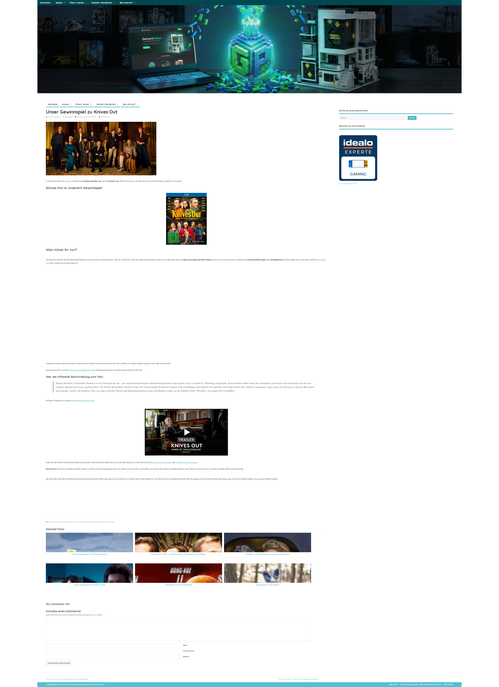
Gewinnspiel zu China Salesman (178, 585)
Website (186, 657)
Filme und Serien (91, 117)
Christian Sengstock (54, 117)
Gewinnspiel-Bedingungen (81, 370)
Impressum (393, 684)
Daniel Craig (61, 522)
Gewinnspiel (69, 522)
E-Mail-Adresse (188, 651)
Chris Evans (52, 522)
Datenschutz (448, 684)
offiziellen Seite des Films (84, 400)
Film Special (81, 117)
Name (185, 645)
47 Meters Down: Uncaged (187, 462)
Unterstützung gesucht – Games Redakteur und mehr (420, 684)
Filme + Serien (77, 2)
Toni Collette (110, 522)
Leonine (68, 181)
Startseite (45, 2)
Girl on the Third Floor (163, 462)
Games (59, 2)
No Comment (105, 117)
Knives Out (89, 522)
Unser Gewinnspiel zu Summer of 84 (89, 585)
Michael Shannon (100, 522)
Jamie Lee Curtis (79, 522)
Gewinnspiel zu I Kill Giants (267, 585)
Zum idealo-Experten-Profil (348, 184)
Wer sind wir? (126, 2)
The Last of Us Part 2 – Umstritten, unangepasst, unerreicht (298, 679)
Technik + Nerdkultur (101, 2)
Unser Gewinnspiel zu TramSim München (89, 554)
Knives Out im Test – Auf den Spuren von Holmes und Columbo (178, 554)
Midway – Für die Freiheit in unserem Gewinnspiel (267, 554)
